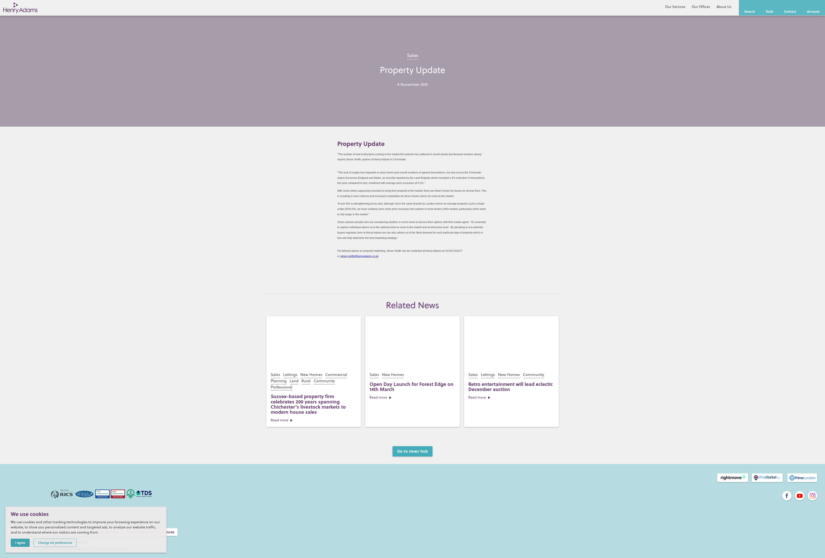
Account (813, 11)
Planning (279, 381)
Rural (306, 381)
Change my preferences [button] (55, 542)
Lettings (290, 374)
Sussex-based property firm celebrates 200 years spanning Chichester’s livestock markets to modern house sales (308, 404)
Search (749, 11)
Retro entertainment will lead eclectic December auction (510, 387)
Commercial (336, 374)
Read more (279, 420)
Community (324, 381)
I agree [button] (20, 542)
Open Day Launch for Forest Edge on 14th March (412, 387)
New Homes (311, 374)
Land (294, 381)
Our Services (675, 6)
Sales (412, 55)
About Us (724, 6)
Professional (281, 387)
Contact (790, 11)
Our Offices (701, 6)
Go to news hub (412, 451)
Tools (769, 11)
